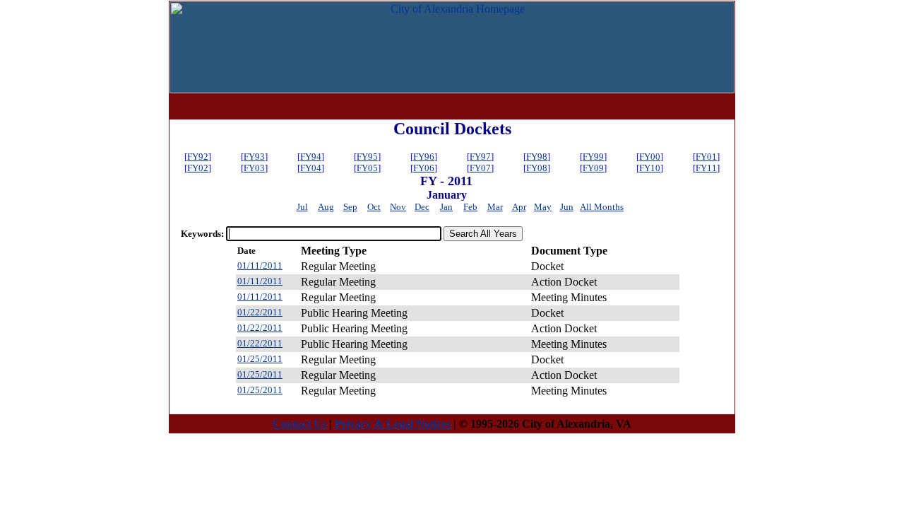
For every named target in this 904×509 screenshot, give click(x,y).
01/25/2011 (259, 358)
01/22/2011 (259, 312)
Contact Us (299, 424)
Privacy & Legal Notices (393, 424)
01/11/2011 (259, 265)
